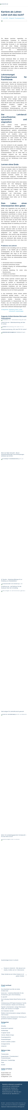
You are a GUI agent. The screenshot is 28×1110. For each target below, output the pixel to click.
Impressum (3, 1106)
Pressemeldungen (6, 1039)
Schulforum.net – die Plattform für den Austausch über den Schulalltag (11, 587)
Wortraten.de (17, 1091)
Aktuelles (3, 1026)
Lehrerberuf (12, 311)
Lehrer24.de (15, 1090)
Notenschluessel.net (7, 1091)
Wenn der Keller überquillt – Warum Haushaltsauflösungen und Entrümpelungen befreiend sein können (12, 454)
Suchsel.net (14, 1088)
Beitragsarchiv (21, 1106)
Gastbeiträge (4, 1030)
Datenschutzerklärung (12, 1106)
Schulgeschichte (5, 1044)
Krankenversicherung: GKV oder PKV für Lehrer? (14, 329)
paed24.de (22, 1104)
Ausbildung (12, 309)
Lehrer (20, 309)
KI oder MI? (4, 997)
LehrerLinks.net (6, 1086)
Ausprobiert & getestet (7, 1028)
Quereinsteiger (19, 311)
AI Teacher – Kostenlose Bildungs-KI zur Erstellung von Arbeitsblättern (11, 580)
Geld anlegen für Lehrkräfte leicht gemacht (12, 711)
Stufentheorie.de (6, 1093)
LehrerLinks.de (15, 1086)
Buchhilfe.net (15, 1093)
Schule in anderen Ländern (8, 1041)
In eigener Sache (5, 1032)
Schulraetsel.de (6, 1088)
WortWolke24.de (6, 1090)
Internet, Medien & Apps (7, 1035)
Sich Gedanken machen (7, 1010)
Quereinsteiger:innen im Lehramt (9, 960)
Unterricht (3, 1046)
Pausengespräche (19, 18)
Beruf (16, 309)
